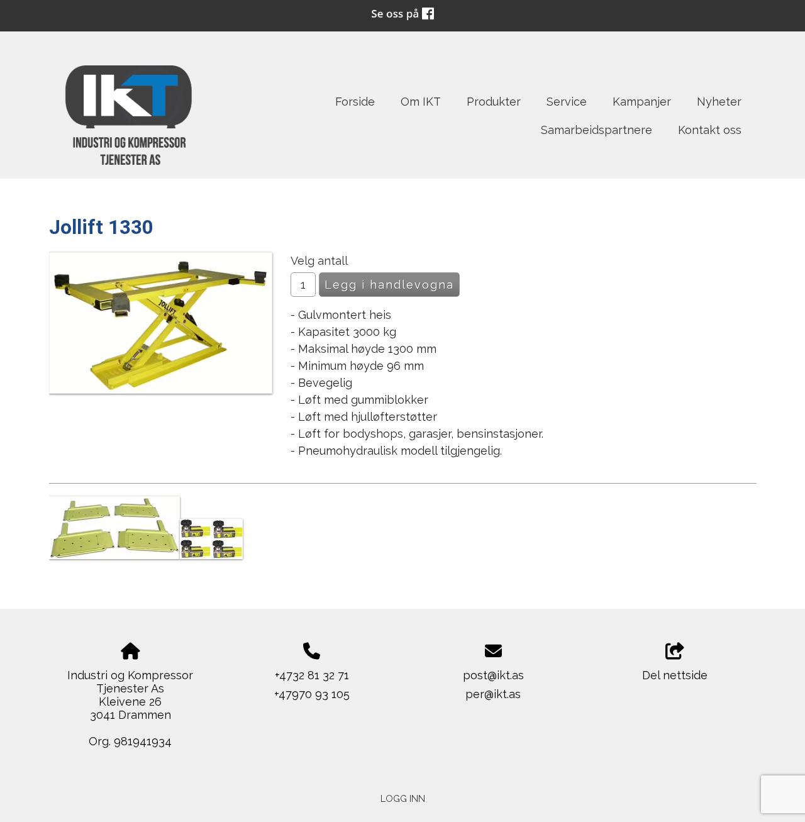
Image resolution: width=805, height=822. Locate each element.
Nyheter (719, 101)
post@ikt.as (493, 675)
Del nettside (675, 675)
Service (567, 101)
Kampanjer (642, 101)
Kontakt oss (709, 129)
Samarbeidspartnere (596, 129)
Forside (355, 101)
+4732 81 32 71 (312, 675)
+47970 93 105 (312, 694)
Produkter (494, 101)
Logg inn (402, 798)
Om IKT (421, 101)
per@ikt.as (493, 694)
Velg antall (319, 260)
